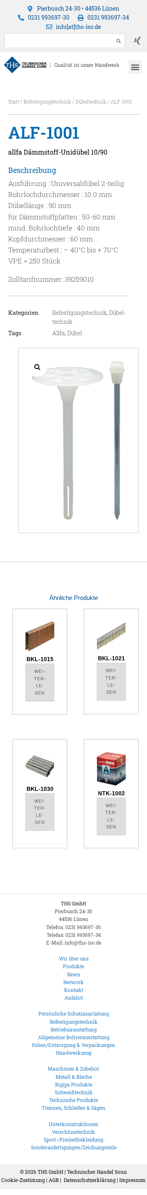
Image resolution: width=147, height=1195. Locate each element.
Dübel (74, 333)
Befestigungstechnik (47, 101)
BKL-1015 (40, 659)
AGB (54, 1180)
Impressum (132, 1180)
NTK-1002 (111, 793)
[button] (135, 67)
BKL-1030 (40, 789)
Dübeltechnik (91, 101)
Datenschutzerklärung (90, 1180)
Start (13, 101)
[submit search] (119, 40)
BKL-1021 (111, 658)
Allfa (58, 333)
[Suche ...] (56, 41)
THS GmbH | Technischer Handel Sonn (82, 1171)
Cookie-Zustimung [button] (23, 1180)
